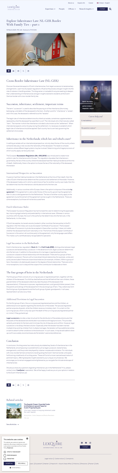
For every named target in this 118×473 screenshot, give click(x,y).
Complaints (69, 458)
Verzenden (87, 142)
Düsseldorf (38, 464)
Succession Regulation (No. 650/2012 (31, 156)
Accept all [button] (9, 463)
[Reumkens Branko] (96, 96)
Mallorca (76, 464)
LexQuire (20, 370)
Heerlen (46, 464)
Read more (10, 448)
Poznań (91, 464)
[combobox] (27, 438)
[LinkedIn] (82, 443)
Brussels (30, 464)
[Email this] (13, 71)
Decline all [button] (21, 463)
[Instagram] (90, 443)
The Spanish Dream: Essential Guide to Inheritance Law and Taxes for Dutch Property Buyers (37, 406)
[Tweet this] (23, 71)
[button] (110, 9)
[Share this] (18, 71)
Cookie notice (59, 458)
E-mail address (86, 120)
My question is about (88, 128)
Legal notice (49, 458)
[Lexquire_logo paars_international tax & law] (13, 7)
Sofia (97, 464)
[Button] (8, 70)
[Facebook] (86, 443)
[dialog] (16, 453)
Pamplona (84, 464)
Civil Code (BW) (47, 247)
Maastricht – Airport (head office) (61, 464)
